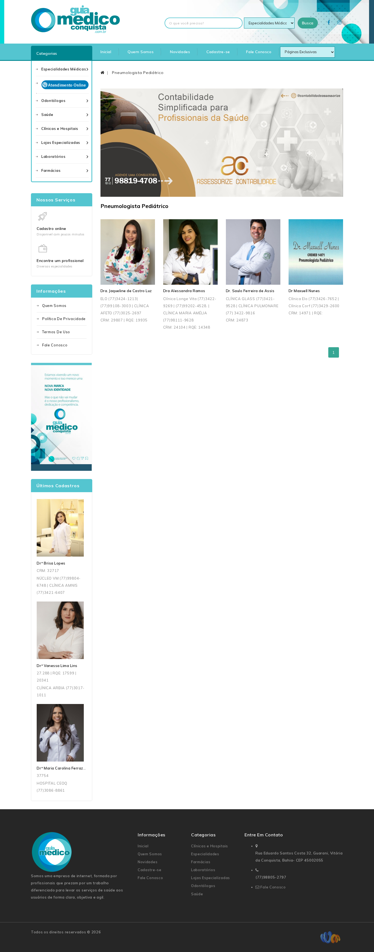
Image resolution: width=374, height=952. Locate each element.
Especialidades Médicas (63, 69)
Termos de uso (56, 332)
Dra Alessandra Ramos (184, 291)
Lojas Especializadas (60, 142)
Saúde (47, 114)
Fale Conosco (258, 51)
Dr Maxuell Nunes (304, 291)
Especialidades (205, 854)
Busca (308, 23)
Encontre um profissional (60, 260)
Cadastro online (51, 228)
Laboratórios (53, 156)
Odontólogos (53, 100)
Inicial (105, 51)
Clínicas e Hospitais (59, 128)
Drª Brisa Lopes (51, 563)
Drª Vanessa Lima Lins (57, 665)
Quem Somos (141, 51)
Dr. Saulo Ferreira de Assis (250, 291)
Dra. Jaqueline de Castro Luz (126, 291)
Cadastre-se (218, 51)
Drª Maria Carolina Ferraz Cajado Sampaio (75, 768)
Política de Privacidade (64, 319)
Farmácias (51, 170)
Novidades (180, 51)
